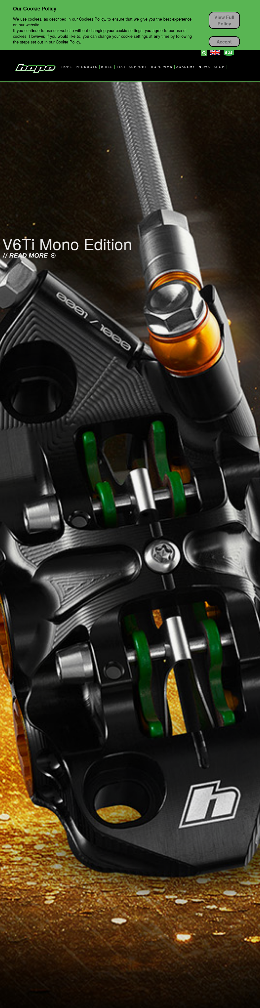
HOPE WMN (162, 67)
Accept (224, 41)
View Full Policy (224, 20)
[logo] (35, 68)
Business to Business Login (229, 53)
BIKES (107, 67)
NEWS (204, 67)
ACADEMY (185, 67)
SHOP (219, 67)
